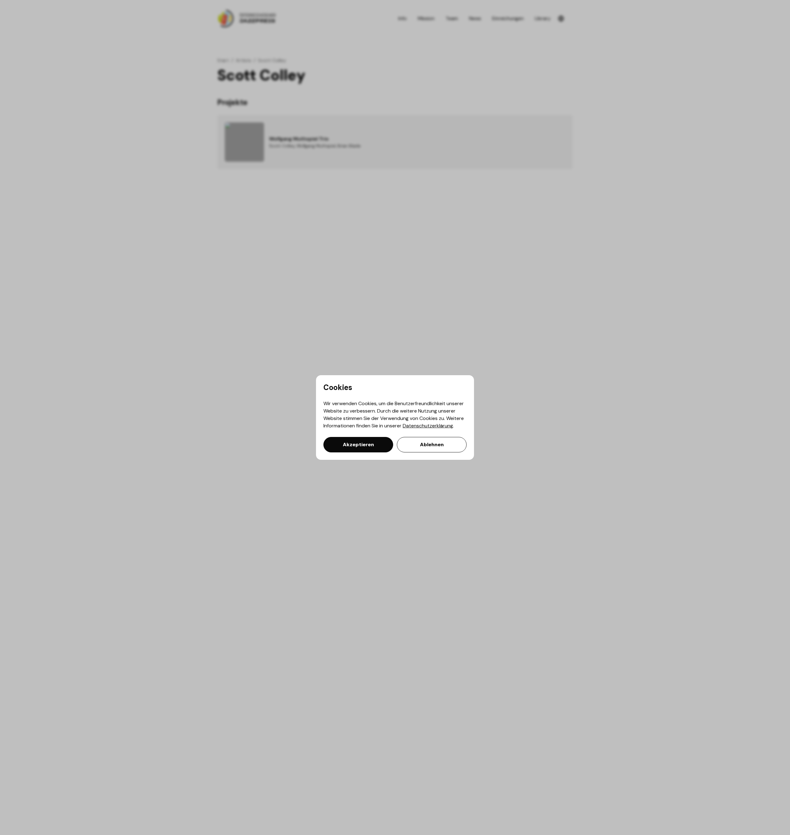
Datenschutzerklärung (428, 425)
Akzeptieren (358, 444)
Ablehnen (432, 444)
